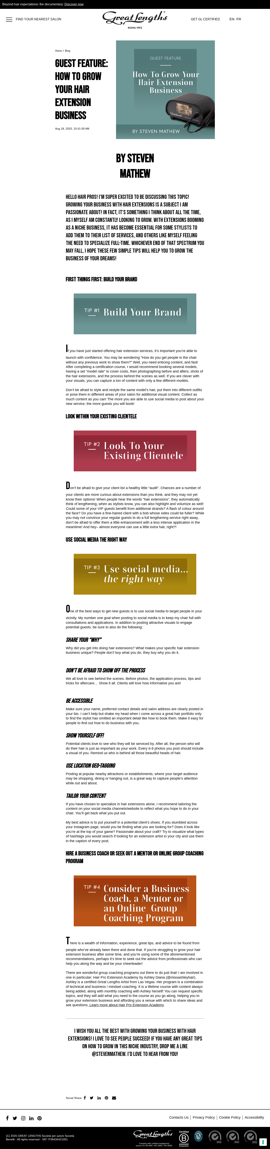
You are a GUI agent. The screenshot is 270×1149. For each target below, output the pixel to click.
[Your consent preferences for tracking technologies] (263, 1142)
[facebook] (85, 1098)
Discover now (74, 4)
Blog (67, 50)
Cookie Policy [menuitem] (230, 1117)
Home (58, 50)
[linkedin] (99, 1098)
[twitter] (91, 1098)
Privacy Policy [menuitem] (204, 1117)
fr (238, 19)
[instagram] (23, 1118)
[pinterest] (39, 1118)
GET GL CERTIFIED (205, 19)
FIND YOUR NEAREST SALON (38, 19)
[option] (75, 1068)
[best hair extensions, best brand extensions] (11, 19)
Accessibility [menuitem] (254, 1117)
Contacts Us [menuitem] (179, 1117)
